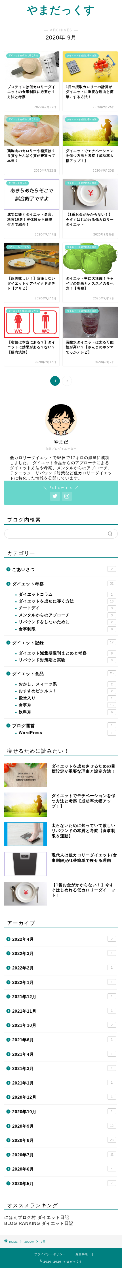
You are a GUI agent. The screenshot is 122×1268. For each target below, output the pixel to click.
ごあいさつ (62, 569)
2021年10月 (62, 1025)
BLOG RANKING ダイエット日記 (38, 1223)
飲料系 (66, 712)
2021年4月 (62, 1054)
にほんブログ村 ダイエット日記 (36, 1217)
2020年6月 (62, 1169)
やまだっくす (61, 9)
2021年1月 (62, 1083)
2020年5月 (62, 1183)
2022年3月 (62, 953)
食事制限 (66, 629)
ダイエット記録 (62, 642)
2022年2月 (62, 967)
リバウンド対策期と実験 (66, 660)
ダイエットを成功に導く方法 (66, 601)
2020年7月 (62, 1154)
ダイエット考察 (62, 583)
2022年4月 (62, 939)
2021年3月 (62, 1068)
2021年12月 (62, 996)
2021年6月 (62, 1039)
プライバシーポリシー (50, 1254)
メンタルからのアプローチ (66, 615)
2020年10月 (62, 1111)
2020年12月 (62, 1097)
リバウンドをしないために (66, 622)
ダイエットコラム (66, 594)
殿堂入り (66, 698)
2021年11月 (62, 1011)
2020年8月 (62, 1140)
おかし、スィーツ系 (66, 684)
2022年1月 (62, 982)
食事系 (66, 705)
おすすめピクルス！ (66, 691)
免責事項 (81, 1254)
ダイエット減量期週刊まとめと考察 (66, 653)
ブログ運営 (62, 725)
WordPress (66, 733)
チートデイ (66, 608)
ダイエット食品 (62, 673)
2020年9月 (62, 1126)
